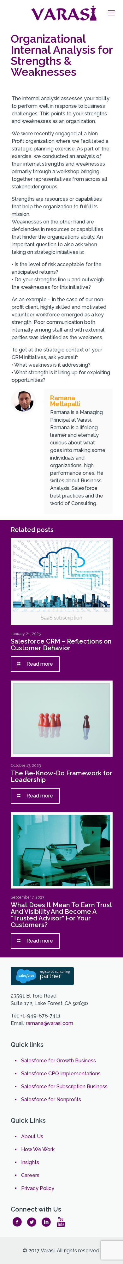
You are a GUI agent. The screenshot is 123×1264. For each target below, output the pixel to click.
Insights (30, 1162)
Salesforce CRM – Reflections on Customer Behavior (61, 645)
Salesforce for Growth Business (58, 1061)
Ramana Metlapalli (65, 401)
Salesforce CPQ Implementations (61, 1074)
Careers (30, 1175)
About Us (32, 1136)
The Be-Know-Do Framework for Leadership (61, 776)
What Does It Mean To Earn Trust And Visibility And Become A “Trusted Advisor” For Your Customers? (61, 915)
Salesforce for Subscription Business (64, 1087)
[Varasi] (64, 12)
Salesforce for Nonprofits (51, 1099)
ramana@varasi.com (49, 1023)
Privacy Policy (37, 1188)
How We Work (38, 1149)
